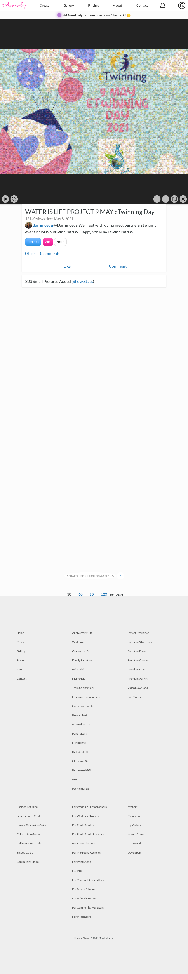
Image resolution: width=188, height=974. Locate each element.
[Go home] (174, 199)
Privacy (78, 938)
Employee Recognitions (86, 697)
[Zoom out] (165, 199)
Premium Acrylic (138, 678)
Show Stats (83, 281)
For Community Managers (88, 907)
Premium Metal (137, 669)
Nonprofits (79, 742)
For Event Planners (83, 843)
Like (67, 266)
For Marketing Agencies (86, 852)
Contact (142, 5)
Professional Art (81, 724)
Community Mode (28, 861)
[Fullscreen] (183, 199)
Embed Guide (25, 852)
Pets (74, 779)
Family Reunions (82, 660)
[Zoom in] (157, 199)
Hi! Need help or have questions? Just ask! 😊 (97, 15)
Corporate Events (82, 706)
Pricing (93, 5)
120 (104, 594)
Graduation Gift (81, 651)
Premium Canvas (138, 660)
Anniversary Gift (82, 633)
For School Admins (83, 889)
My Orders (134, 825)
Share (60, 242)
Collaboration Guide (29, 843)
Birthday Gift (80, 752)
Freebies (33, 242)
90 (92, 594)
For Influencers (81, 916)
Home (20, 633)
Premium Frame (137, 651)
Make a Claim (136, 834)
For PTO (77, 871)
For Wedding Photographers (89, 807)
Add (47, 242)
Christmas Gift (80, 761)
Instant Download (138, 633)
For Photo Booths (83, 825)
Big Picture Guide (27, 807)
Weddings (78, 642)
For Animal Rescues (84, 898)
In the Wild (134, 843)
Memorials (78, 678)
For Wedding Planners (85, 816)
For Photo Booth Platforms (88, 834)
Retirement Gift (81, 770)
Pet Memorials (80, 788)
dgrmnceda (43, 225)
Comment (118, 266)
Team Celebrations (83, 687)
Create (44, 5)
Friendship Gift (81, 669)
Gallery (69, 5)
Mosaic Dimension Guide (32, 825)
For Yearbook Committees (88, 880)
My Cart (132, 807)
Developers (134, 852)
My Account (135, 816)
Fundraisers (79, 733)
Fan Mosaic (134, 697)
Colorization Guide (28, 834)
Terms (86, 938)
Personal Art (79, 715)
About (117, 5)
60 (80, 594)
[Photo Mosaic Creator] (14, 5)
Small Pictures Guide (29, 816)
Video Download (138, 687)
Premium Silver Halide (141, 642)
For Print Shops (81, 861)
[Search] (14, 199)
